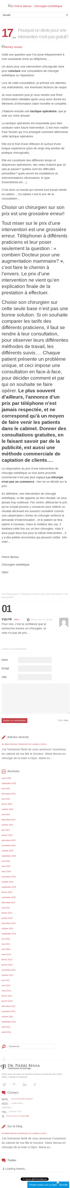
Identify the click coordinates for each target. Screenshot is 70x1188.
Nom (5, 659)
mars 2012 (6, 991)
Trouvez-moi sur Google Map (17, 1115)
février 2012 (7, 996)
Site (4, 677)
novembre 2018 (9, 897)
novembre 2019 (9, 877)
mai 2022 (6, 814)
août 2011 (6, 1027)
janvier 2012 (7, 1001)
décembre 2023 (9, 794)
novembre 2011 (8, 1011)
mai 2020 (6, 861)
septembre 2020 (9, 856)
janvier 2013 (7, 965)
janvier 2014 (7, 918)
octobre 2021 (7, 825)
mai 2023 (6, 799)
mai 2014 (6, 908)
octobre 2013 (7, 928)
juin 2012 (6, 980)
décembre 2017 (9, 902)
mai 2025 (6, 788)
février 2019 (7, 892)
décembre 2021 (9, 820)
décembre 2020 (9, 840)
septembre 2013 (9, 934)
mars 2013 (6, 954)
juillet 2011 (6, 1032)
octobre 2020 (7, 851)
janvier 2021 (7, 835)
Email (5, 668)
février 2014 (7, 913)
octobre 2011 (7, 1017)
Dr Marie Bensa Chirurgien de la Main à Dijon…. (25, 744)
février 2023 (7, 804)
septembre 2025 (9, 783)
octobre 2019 (7, 882)
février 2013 (7, 959)
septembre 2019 (9, 887)
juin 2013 (6, 939)
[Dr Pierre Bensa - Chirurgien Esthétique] (35, 6)
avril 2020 (6, 866)
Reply (16, 619)
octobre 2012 (7, 975)
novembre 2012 (9, 970)
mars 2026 (6, 778)
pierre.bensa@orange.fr (22, 1098)
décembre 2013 (9, 923)
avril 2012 (6, 985)
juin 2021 (6, 830)
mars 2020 (6, 871)
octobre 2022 (7, 809)
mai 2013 (6, 944)
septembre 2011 (9, 1022)
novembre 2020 (9, 845)
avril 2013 (6, 949)
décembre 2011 (8, 1006)
